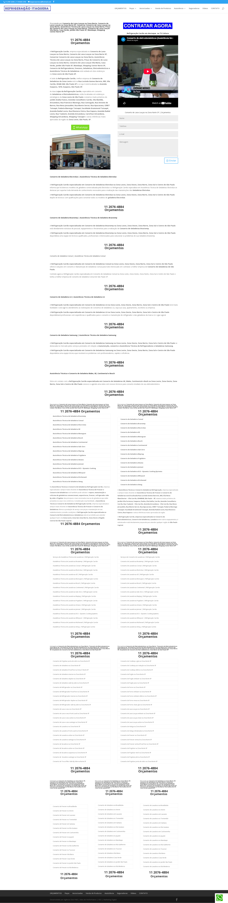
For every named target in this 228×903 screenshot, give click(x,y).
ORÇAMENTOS (120, 8)
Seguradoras (194, 8)
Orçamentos (80, 43)
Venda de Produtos (163, 8)
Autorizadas (145, 8)
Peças (131, 8)
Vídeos (205, 8)
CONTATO (215, 8)
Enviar (172, 160)
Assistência (178, 8)
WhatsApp (82, 127)
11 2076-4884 (80, 40)
